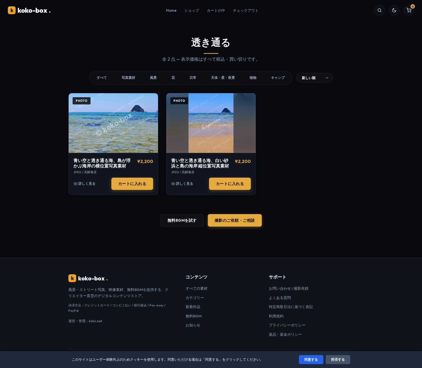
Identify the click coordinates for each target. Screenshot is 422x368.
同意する (311, 359)
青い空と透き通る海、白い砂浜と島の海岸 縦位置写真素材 (200, 163)
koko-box (31, 10)
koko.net (95, 321)
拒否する (338, 359)
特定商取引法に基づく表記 (291, 306)
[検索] (379, 10)
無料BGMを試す (182, 220)
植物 (253, 77)
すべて (102, 77)
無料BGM (193, 316)
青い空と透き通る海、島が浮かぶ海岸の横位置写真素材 (102, 163)
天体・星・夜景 (223, 77)
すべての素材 (197, 288)
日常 (193, 77)
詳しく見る (86, 183)
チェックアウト (246, 10)
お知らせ (193, 325)
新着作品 (193, 306)
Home (171, 10)
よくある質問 (280, 297)
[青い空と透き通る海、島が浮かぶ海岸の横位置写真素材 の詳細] (113, 123)
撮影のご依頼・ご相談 (235, 220)
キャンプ (278, 77)
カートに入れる (132, 183)
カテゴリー (195, 297)
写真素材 (128, 77)
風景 (153, 77)
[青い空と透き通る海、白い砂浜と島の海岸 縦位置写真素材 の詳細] (211, 123)
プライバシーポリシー (287, 325)
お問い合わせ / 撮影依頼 (288, 288)
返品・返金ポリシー (285, 334)
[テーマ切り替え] (394, 10)
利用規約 (276, 316)
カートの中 (216, 10)
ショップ (191, 10)
